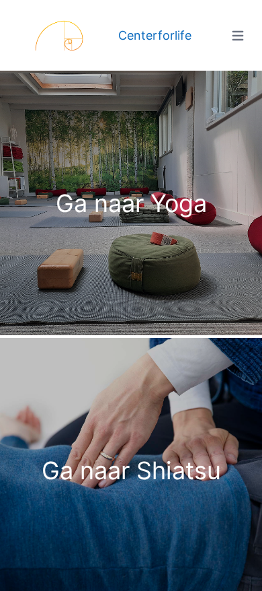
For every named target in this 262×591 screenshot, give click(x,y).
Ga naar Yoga (131, 203)
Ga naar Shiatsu (131, 470)
